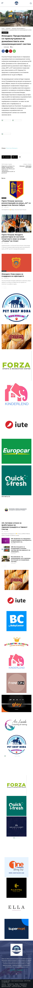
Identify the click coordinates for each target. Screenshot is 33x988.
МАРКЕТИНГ (19, 970)
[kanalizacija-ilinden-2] (6, 134)
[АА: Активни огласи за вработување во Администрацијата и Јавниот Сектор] (16, 510)
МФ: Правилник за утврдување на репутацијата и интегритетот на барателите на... (21, 540)
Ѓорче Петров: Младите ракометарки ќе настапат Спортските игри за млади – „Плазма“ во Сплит (14, 238)
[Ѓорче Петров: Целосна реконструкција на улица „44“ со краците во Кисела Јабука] (16, 190)
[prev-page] (3, 288)
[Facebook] (3, 51)
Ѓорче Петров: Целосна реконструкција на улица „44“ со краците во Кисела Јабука (16, 203)
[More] (20, 157)
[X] (6, 51)
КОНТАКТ (12, 970)
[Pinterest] (10, 51)
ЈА (2, 207)
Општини (8, 28)
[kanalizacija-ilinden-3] (16, 120)
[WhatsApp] (14, 51)
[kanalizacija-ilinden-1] (6, 120)
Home (3, 28)
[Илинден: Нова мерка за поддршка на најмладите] (16, 263)
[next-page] (5, 288)
